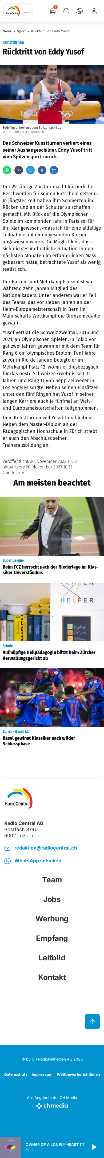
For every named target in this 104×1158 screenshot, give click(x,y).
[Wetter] (66, 11)
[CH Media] (52, 1105)
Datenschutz (15, 1074)
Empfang (52, 938)
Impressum (42, 1074)
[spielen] (94, 1147)
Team (52, 879)
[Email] (30, 170)
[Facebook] (42, 170)
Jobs (52, 899)
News (7, 31)
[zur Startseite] (13, 11)
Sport (21, 31)
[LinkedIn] (54, 170)
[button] (79, 11)
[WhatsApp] (7, 170)
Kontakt (52, 977)
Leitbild (52, 957)
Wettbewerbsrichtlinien (78, 1074)
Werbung (52, 918)
